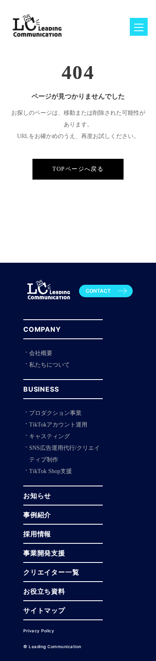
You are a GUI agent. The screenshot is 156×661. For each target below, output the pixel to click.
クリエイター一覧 (51, 572)
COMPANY (42, 329)
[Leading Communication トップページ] (48, 303)
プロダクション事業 (55, 413)
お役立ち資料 (44, 591)
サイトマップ (44, 610)
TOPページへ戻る (78, 169)
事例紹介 (37, 515)
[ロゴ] (37, 41)
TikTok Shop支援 (50, 471)
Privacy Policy (38, 630)
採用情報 (37, 534)
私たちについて (49, 365)
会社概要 (40, 353)
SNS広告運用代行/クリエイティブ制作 (64, 454)
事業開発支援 (44, 553)
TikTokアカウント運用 (58, 425)
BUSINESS (41, 389)
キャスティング (49, 436)
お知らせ (37, 495)
